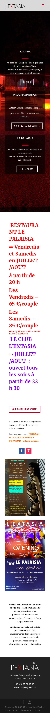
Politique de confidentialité (18, 710)
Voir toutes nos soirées (27, 126)
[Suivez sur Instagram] (28, 451)
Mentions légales (36, 707)
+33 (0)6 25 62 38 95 (24, 684)
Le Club (27, 82)
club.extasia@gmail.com (25, 687)
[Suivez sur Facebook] (22, 451)
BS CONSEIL (21, 707)
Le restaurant (27, 169)
